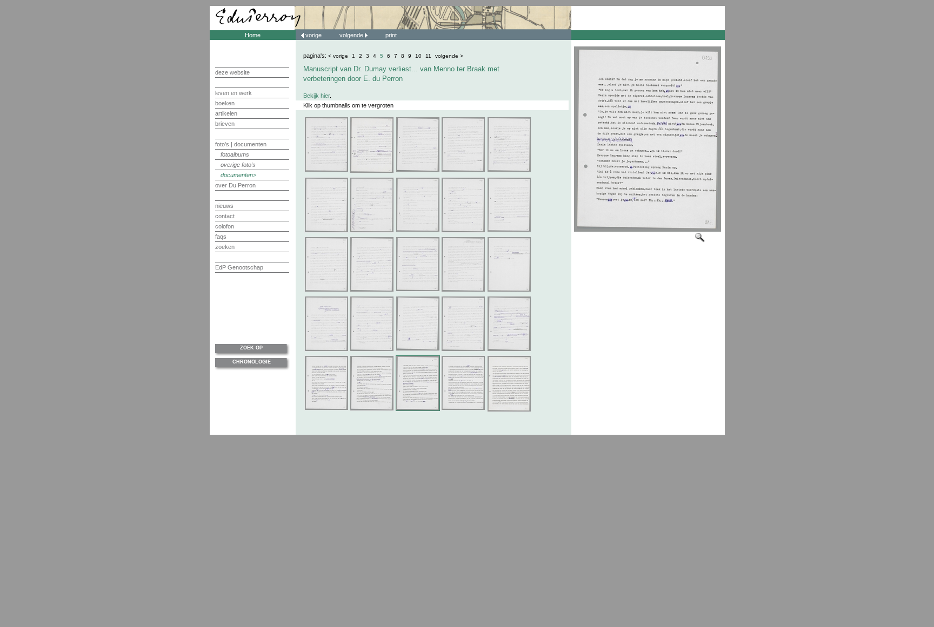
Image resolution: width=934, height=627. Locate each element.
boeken (225, 103)
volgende (352, 35)
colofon (224, 226)
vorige (313, 35)
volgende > (449, 56)
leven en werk (233, 93)
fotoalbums (235, 154)
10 (418, 56)
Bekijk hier (316, 95)
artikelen (226, 113)
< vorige (338, 56)
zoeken (225, 247)
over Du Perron (235, 185)
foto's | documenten (240, 144)
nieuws (224, 206)
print (391, 35)
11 (428, 56)
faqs (220, 236)
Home (253, 35)
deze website (232, 72)
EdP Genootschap (239, 267)
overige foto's (238, 164)
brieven (225, 123)
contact (225, 216)
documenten (237, 175)
